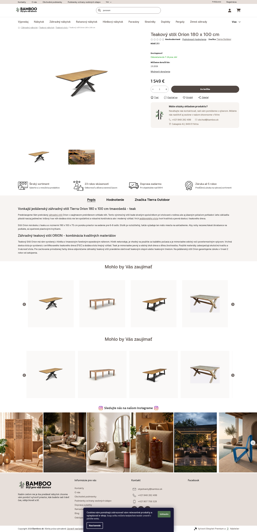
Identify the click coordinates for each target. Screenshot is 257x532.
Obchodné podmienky (52, 2)
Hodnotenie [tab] (115, 200)
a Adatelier (231, 528)
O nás (34, 2)
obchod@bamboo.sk (208, 119)
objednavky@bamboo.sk (150, 489)
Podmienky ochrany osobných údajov (84, 2)
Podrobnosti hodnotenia (194, 39)
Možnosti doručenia (160, 71)
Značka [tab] (152, 200)
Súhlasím (164, 514)
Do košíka (205, 89)
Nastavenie (95, 525)
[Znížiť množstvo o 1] (153, 89)
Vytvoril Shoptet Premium (211, 528)
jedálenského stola (148, 218)
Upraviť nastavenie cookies (80, 528)
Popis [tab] (91, 200)
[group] (50, 304)
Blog (77, 513)
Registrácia (231, 2)
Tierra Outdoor (224, 39)
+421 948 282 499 (181, 119)
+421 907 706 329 (147, 501)
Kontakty (22, 2)
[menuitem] (23, 21)
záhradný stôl (56, 215)
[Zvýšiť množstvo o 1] (166, 89)
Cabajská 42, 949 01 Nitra (185, 124)
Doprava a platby (83, 505)
